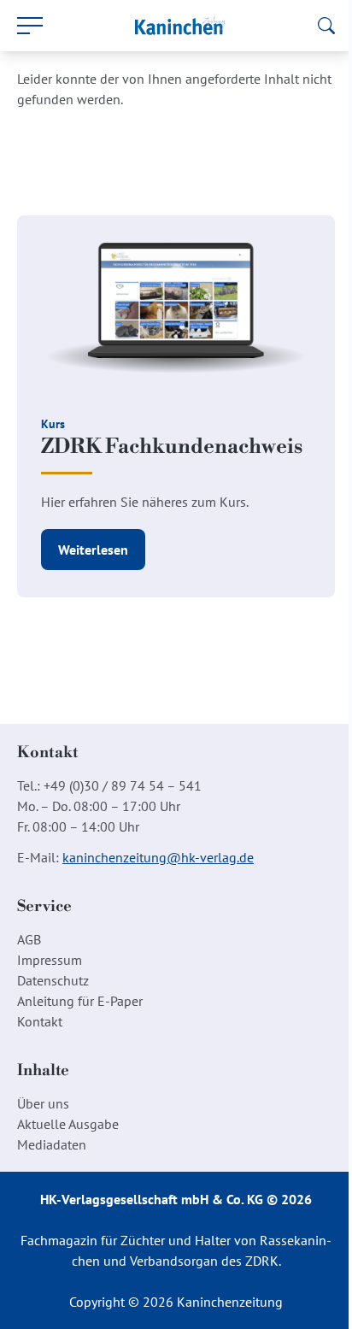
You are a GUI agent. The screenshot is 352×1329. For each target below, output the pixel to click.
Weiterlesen (93, 549)
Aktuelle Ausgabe (68, 1123)
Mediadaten (51, 1144)
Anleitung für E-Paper (80, 1000)
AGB (29, 939)
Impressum (49, 959)
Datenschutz (53, 980)
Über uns (43, 1103)
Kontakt (39, 1021)
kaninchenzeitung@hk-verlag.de (158, 857)
